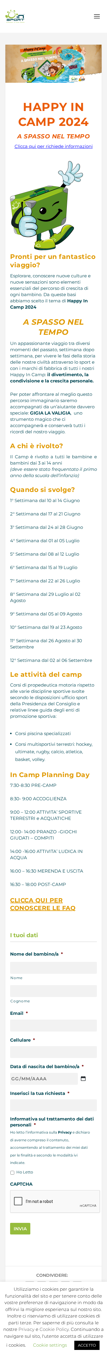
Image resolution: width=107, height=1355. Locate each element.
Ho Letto (24, 1172)
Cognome (20, 1001)
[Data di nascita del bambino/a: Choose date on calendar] (83, 1079)
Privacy (26, 1329)
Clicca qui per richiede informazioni (54, 146)
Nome (16, 978)
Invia (20, 1228)
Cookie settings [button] (50, 1345)
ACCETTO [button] (87, 1345)
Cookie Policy (54, 1329)
